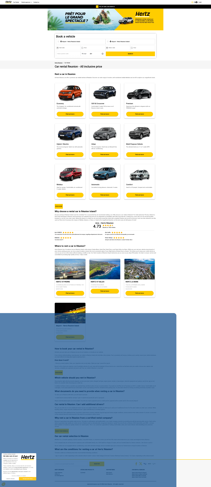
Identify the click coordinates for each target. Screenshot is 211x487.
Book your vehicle (61, 431)
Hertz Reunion (58, 62)
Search (130, 54)
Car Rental (16, 2)
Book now (58, 206)
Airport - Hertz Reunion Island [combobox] (71, 41)
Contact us (36, 2)
